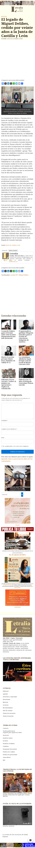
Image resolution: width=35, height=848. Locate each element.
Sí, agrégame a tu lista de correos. (16, 446)
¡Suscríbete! (7, 757)
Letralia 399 (14, 275)
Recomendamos (8, 708)
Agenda (5, 694)
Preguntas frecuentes (10, 749)
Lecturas (5, 705)
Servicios (6, 735)
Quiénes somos (8, 738)
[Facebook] (5, 260)
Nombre (4, 420)
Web (2, 437)
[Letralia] (5, 256)
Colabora (6, 746)
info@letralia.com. (13, 261)
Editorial (6, 691)
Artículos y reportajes (10, 696)
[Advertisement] (17, 59)
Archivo (5, 741)
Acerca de (4, 250)
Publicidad (17, 525)
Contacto (5, 728)
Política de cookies (9, 752)
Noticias (4, 16)
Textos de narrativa (9, 713)
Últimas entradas (13, 250)
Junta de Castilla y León (13, 245)
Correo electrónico (9, 429)
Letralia (14, 253)
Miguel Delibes (23, 275)
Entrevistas (6, 699)
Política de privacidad (10, 754)
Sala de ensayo (7, 710)
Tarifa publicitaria (12, 731)
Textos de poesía (8, 716)
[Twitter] (7, 260)
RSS (4, 760)
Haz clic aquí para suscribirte (17, 555)
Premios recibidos (9, 743)
